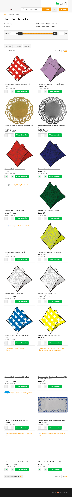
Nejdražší (27, 46)
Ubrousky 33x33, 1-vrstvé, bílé (47, 294)
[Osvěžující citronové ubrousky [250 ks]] (19, 405)
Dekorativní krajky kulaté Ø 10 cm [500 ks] (17, 462)
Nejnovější (8, 46)
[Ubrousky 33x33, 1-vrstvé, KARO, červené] (19, 68)
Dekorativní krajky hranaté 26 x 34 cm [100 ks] (52, 420)
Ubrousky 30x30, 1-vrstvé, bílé (13, 294)
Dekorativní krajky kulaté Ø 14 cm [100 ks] (50, 462)
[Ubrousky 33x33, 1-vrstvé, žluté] (19, 195)
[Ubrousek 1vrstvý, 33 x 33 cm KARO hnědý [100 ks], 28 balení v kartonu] (53, 361)
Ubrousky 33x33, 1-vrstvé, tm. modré (49, 169)
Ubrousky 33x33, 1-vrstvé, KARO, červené (17, 84)
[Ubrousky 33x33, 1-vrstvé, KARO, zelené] (19, 361)
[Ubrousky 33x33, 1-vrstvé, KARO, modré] (19, 320)
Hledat (46, 9)
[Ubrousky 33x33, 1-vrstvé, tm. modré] (53, 153)
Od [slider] (20, 34)
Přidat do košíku (21, 92)
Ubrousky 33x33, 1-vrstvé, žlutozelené (49, 252)
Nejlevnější (18, 46)
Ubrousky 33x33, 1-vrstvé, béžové (14, 252)
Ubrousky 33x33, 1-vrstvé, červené (14, 169)
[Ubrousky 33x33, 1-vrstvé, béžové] (19, 236)
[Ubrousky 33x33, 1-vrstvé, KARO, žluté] (53, 320)
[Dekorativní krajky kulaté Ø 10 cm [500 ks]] (19, 446)
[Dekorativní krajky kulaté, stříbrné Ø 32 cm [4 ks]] (53, 110)
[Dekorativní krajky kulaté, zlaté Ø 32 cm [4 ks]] (19, 110)
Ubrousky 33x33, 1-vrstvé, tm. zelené (49, 210)
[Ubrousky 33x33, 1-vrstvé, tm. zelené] (53, 195)
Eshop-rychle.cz (64, 492)
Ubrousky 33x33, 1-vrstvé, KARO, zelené (16, 377)
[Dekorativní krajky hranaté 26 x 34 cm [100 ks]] (53, 405)
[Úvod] (12, 9)
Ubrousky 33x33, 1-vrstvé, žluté (14, 210)
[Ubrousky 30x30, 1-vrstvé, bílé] (19, 278)
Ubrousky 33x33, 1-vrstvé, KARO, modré (16, 335)
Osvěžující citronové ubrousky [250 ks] (16, 420)
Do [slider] (55, 34)
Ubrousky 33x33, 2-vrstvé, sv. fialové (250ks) (51, 84)
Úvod (5, 14)
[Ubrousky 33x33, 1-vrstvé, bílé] (53, 278)
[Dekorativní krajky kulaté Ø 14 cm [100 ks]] (53, 446)
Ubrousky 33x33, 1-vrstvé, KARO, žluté (49, 335)
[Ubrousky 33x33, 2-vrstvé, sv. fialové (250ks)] (53, 68)
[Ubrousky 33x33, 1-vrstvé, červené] (19, 153)
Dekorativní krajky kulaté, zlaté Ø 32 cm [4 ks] (18, 125)
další (65, 51)
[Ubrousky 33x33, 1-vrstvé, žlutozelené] (53, 236)
